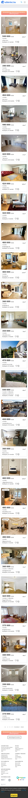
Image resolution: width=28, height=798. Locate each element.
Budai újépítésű (18, 765)
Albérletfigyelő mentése (14, 737)
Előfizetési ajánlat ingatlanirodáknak (4, 757)
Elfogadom (14, 795)
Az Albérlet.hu (17, 749)
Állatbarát (3, 771)
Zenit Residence (18, 756)
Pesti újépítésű (4, 765)
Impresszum (3, 749)
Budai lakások (17, 762)
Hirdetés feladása (4, 755)
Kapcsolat (17, 747)
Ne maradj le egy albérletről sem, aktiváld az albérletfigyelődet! (14, 13)
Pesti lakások (3, 762)
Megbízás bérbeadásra (19, 748)
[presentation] (3, 25)
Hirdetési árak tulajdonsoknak (6, 758)
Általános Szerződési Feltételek (7, 747)
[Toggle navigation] (25, 2)
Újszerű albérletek (4, 770)
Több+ (2, 751)
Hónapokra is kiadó (4, 773)
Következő (16, 727)
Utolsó (22, 727)
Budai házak (17, 764)
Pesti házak (3, 764)
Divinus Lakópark (18, 757)
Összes (16, 755)
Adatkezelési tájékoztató (5, 748)
